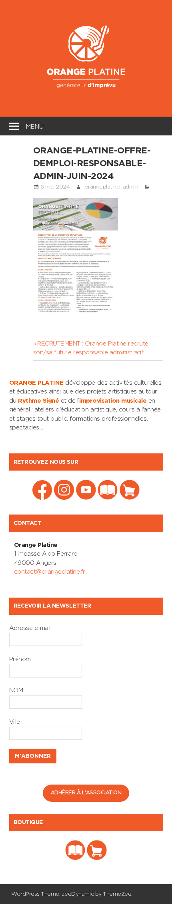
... (41, 428)
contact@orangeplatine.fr (49, 572)
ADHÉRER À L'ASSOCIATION (86, 792)
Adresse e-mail (29, 628)
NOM (16, 690)
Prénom (20, 659)
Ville (14, 722)
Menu (35, 126)
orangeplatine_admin (111, 187)
